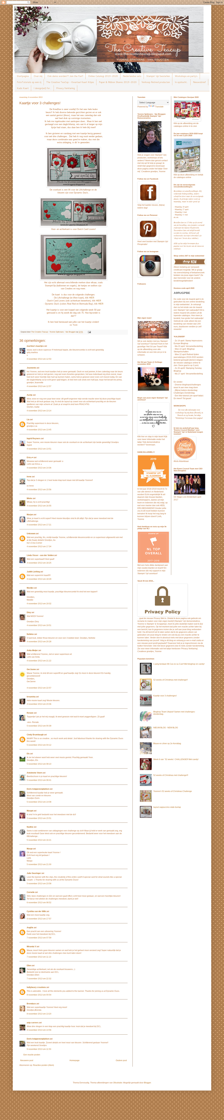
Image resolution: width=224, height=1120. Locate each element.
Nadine (30, 827)
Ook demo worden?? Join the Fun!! (65, 76)
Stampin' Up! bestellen (158, 76)
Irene (29, 476)
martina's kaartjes (35, 346)
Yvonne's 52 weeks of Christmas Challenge (172, 791)
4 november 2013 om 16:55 (39, 506)
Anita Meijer (32, 650)
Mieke (29, 498)
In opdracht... (181, 82)
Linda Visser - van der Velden (40, 555)
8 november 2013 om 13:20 (39, 1014)
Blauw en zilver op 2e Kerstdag (167, 743)
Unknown (31, 533)
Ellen (29, 965)
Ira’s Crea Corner (34, 543)
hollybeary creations (36, 987)
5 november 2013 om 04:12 (39, 745)
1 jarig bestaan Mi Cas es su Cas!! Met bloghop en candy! (178, 664)
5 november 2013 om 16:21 (39, 840)
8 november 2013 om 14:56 (39, 1030)
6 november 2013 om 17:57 (39, 919)
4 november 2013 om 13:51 (39, 449)
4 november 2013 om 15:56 (39, 489)
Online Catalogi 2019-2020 (103, 76)
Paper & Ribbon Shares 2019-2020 (118, 82)
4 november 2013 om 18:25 (39, 563)
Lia (28, 419)
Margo (30, 849)
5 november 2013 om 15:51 (39, 818)
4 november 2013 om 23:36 (39, 704)
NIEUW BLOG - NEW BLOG (165, 727)
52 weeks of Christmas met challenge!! (170, 680)
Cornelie (31, 892)
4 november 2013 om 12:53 (39, 359)
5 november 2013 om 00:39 (39, 726)
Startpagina (23, 76)
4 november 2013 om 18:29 (39, 579)
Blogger (147, 1083)
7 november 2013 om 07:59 (39, 938)
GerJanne (31, 669)
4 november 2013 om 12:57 (39, 386)
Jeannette (31, 368)
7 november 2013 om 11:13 (39, 957)
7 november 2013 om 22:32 (39, 978)
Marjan (30, 514)
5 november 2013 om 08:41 (39, 780)
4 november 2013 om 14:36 (39, 468)
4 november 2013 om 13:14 (39, 411)
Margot (30, 811)
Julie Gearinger (34, 873)
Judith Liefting (33, 572)
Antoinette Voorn (34, 773)
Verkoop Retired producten (156, 82)
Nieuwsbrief (199, 82)
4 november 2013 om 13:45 (39, 430)
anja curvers (33, 1022)
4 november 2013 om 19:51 (39, 625)
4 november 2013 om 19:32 (39, 603)
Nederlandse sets (132, 76)
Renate (30, 713)
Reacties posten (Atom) (43, 1065)
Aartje (29, 395)
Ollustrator (117, 1083)
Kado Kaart (23, 88)
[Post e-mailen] (89, 332)
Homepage (75, 1060)
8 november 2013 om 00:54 (39, 995)
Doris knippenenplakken (38, 789)
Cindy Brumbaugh (35, 735)
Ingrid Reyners (34, 438)
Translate (159, 107)
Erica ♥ (30, 457)
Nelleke (30, 634)
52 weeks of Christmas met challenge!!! (170, 775)
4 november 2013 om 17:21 (39, 525)
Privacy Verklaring (65, 88)
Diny (29, 612)
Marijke (30, 588)
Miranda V (31, 946)
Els (28, 754)
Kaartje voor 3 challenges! (165, 696)
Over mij (38, 76)
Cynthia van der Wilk (36, 911)
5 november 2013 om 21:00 (39, 864)
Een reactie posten (31, 1055)
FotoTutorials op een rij (29, 82)
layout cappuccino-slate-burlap (167, 807)
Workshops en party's (186, 76)
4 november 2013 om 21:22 (39, 661)
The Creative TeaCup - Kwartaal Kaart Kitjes (70, 82)
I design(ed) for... (42, 88)
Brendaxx (31, 1004)
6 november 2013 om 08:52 (39, 902)
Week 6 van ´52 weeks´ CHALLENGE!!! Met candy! (175, 759)
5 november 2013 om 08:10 (39, 764)
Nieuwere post (26, 1060)
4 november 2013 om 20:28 (39, 641)
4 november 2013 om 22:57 (39, 688)
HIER (91, 297)
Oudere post (121, 1060)
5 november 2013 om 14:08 (39, 802)
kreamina (31, 697)
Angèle (30, 927)
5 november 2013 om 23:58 (39, 883)
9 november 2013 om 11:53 (39, 1049)
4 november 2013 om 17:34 (39, 546)
